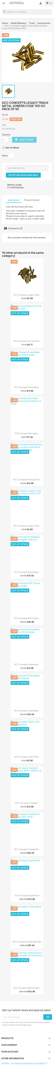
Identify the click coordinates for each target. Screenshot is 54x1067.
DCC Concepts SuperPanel (27, 895)
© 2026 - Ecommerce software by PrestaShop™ (24, 1063)
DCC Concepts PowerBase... (27, 387)
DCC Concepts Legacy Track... (27, 295)
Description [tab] (14, 200)
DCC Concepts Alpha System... (27, 988)
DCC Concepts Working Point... (27, 479)
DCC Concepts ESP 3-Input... (27, 618)
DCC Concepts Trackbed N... (27, 849)
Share (11, 155)
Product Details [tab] (31, 200)
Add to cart (24, 139)
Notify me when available (23, 175)
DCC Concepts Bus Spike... (27, 433)
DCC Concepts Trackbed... (27, 803)
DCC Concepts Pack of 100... (27, 757)
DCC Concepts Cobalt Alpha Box (27, 941)
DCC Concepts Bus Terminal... (27, 341)
